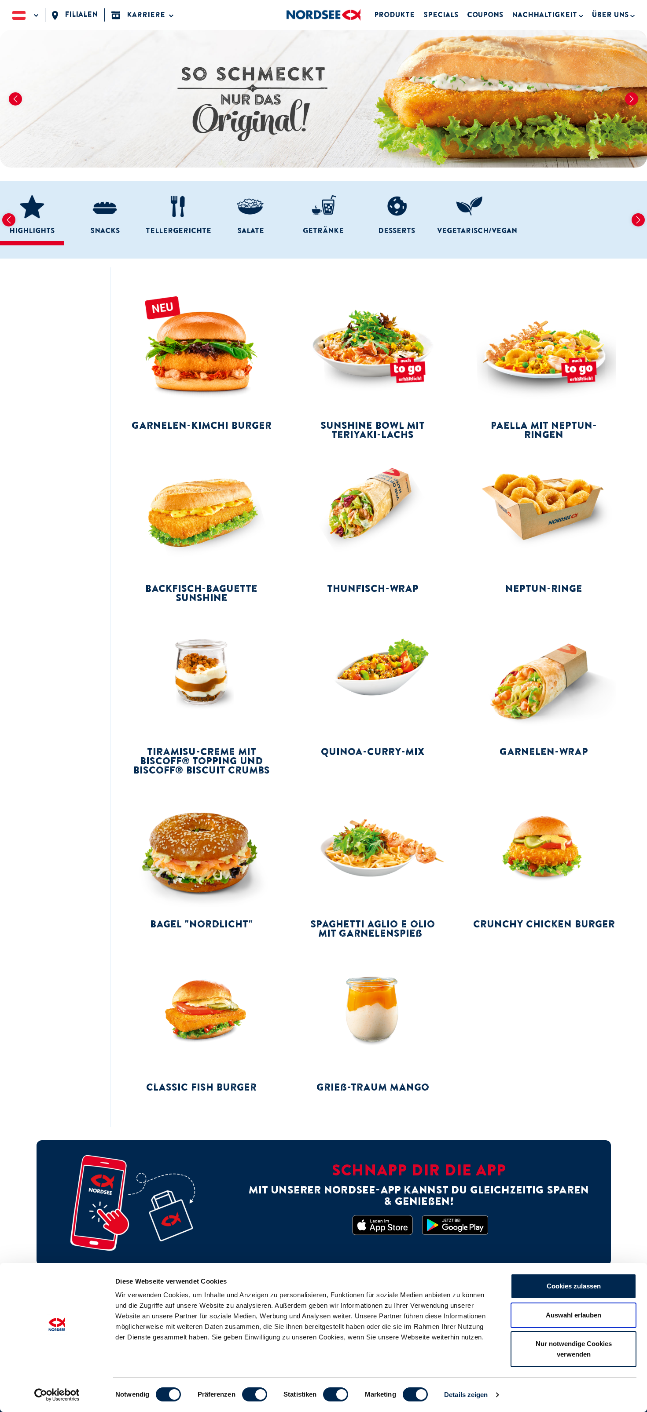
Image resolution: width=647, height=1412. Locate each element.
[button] (25, 15)
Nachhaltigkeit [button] (544, 14)
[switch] (254, 1394)
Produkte (394, 14)
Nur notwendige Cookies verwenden (574, 1349)
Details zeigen (466, 1394)
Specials (440, 14)
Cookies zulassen (574, 1286)
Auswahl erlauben (573, 1315)
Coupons (485, 14)
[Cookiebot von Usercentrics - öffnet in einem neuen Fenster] (57, 1394)
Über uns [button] (610, 14)
